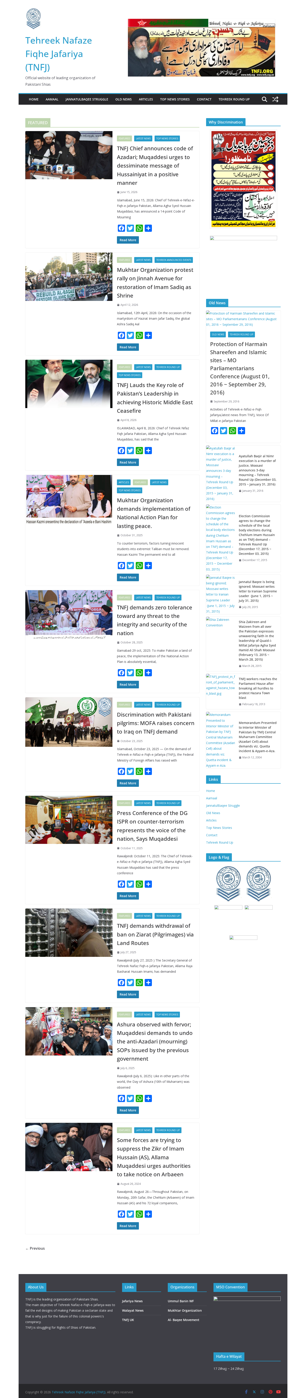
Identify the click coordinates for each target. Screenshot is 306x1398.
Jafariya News (132, 1301)
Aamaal (52, 99)
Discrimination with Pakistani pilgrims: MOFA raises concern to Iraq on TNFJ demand (155, 723)
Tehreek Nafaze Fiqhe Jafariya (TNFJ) (58, 53)
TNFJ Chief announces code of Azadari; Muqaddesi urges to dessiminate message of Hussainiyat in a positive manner (155, 165)
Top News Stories (175, 99)
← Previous (35, 1248)
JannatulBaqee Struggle (87, 99)
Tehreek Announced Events (173, 260)
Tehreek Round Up (234, 99)
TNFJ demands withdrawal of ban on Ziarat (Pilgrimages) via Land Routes (155, 934)
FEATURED (124, 138)
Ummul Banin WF (181, 1301)
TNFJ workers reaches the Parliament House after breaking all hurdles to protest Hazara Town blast (258, 688)
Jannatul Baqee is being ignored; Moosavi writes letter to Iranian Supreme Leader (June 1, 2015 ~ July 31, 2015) (258, 591)
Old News (123, 99)
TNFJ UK (128, 1320)
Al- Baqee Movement (183, 1320)
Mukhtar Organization (185, 1310)
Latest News (143, 138)
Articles (146, 99)
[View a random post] (275, 99)
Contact (204, 99)
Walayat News (133, 1310)
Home (34, 99)
